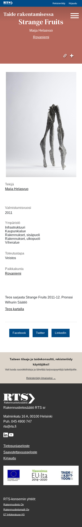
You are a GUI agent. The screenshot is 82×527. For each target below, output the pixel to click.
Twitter (40, 332)
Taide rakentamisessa (28, 14)
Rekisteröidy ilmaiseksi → (41, 378)
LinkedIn (60, 332)
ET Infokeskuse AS (14, 514)
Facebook (19, 332)
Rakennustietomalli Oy (16, 509)
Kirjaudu (73, 3)
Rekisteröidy (59, 3)
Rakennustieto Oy (13, 504)
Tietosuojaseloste (16, 446)
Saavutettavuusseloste (20, 452)
